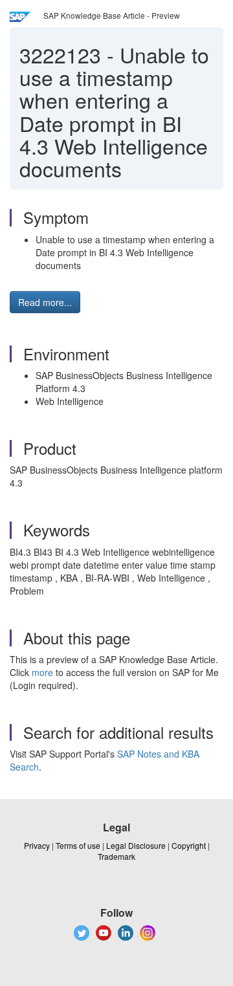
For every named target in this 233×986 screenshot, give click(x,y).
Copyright (189, 845)
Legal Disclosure (136, 845)
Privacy (37, 845)
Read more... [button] (45, 302)
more (42, 672)
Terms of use (78, 845)
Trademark (116, 856)
